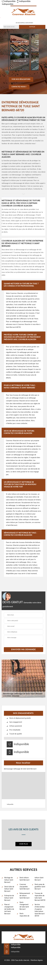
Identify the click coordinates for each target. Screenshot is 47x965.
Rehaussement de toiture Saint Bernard (25, 896)
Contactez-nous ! (19, 87)
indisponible (10, 1)
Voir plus (23, 844)
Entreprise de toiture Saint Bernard (9, 898)
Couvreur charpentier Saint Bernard (24, 887)
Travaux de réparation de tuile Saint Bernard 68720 (40, 897)
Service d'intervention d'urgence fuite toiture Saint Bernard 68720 (40, 910)
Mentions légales (37, 960)
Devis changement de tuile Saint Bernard (24, 906)
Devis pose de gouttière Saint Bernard (40, 887)
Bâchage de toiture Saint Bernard (8, 880)
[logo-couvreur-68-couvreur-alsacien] (23, 12)
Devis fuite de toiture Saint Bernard (9, 889)
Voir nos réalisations (21, 79)
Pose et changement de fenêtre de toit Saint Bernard (9, 909)
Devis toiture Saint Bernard (24, 879)
